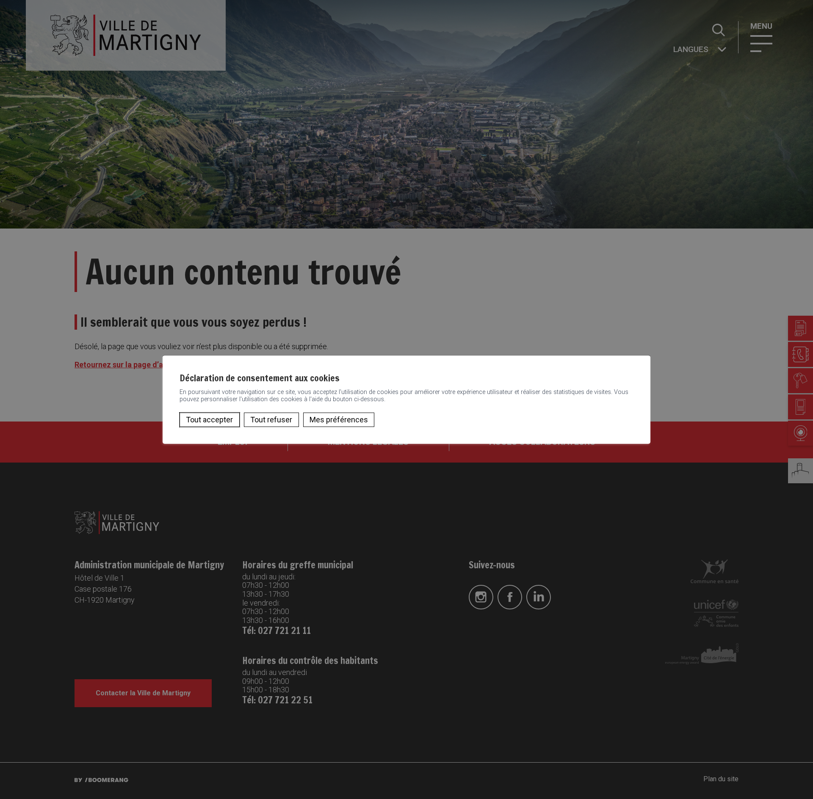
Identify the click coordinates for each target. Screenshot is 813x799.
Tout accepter (209, 419)
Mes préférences (339, 419)
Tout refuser (271, 419)
